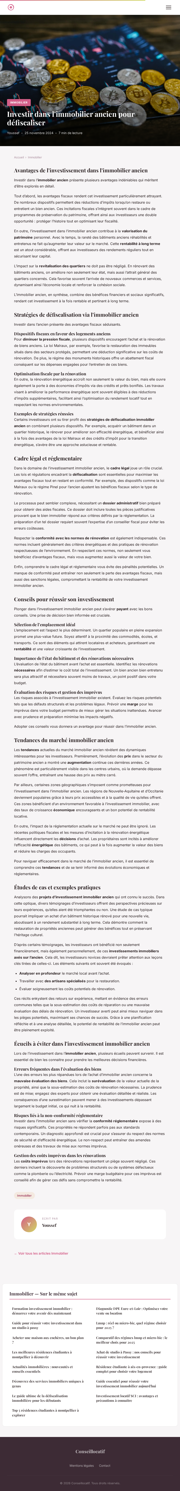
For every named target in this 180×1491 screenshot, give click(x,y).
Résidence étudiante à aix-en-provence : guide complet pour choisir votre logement (131, 1369)
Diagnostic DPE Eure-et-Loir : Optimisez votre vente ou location (132, 1310)
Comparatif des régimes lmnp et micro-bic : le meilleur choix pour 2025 (131, 1339)
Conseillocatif (90, 1451)
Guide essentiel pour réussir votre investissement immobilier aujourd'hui (126, 1383)
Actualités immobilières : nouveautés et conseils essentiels (42, 1369)
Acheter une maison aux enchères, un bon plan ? (48, 1339)
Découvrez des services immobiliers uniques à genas (48, 1383)
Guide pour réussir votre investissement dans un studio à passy (47, 1325)
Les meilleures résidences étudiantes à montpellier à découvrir (42, 1354)
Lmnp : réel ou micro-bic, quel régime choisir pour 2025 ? (131, 1325)
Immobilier (19, 102)
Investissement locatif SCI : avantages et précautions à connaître (127, 1398)
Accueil (19, 157)
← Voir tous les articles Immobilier (41, 1253)
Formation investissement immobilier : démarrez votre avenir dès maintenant (42, 1310)
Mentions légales (82, 1465)
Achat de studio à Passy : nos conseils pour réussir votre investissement (128, 1354)
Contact (104, 1465)
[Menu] (168, 7)
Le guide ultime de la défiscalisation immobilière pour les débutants (40, 1398)
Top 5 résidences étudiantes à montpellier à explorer (45, 1412)
